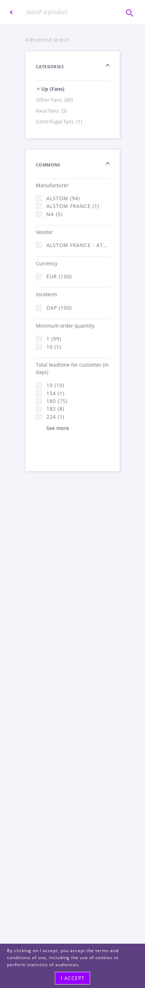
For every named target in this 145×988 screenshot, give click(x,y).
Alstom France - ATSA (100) (77, 245)
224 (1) (55, 416)
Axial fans (51, 110)
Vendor (44, 232)
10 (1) (53, 346)
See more (57, 428)
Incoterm (46, 294)
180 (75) (57, 401)
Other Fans (54, 99)
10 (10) (55, 385)
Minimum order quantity (65, 325)
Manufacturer (52, 185)
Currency (46, 263)
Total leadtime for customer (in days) (72, 368)
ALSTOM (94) (63, 198)
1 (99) (53, 338)
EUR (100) (59, 276)
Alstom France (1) (72, 206)
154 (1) (55, 393)
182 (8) (55, 408)
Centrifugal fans (59, 121)
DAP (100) (59, 307)
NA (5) (54, 214)
